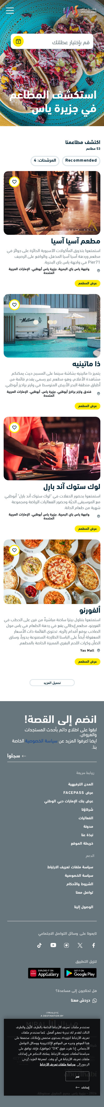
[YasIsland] (80, 973)
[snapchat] (66, 945)
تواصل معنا (84, 893)
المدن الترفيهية (80, 784)
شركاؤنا (87, 810)
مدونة (88, 827)
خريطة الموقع (82, 844)
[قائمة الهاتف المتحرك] (10, 10)
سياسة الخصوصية (41, 740)
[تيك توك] (39, 945)
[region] (52, 1057)
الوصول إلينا (83, 907)
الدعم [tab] (90, 855)
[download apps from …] (44, 973)
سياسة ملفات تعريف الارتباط (70, 867)
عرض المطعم (87, 283)
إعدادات (85, 1087)
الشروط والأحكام (80, 884)
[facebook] (93, 945)
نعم (77, 1076)
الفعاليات (86, 818)
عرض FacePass (78, 793)
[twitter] (80, 945)
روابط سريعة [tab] (85, 772)
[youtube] (53, 945)
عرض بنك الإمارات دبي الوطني (68, 801)
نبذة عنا (87, 835)
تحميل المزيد (52, 683)
